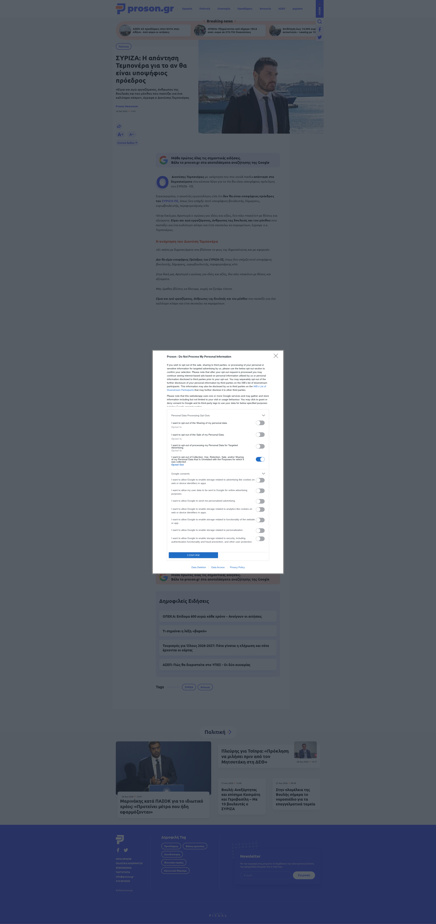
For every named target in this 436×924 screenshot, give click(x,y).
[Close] (277, 357)
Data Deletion (198, 567)
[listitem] (218, 415)
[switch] (260, 423)
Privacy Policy (237, 567)
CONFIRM (193, 555)
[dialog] (218, 462)
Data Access (218, 567)
